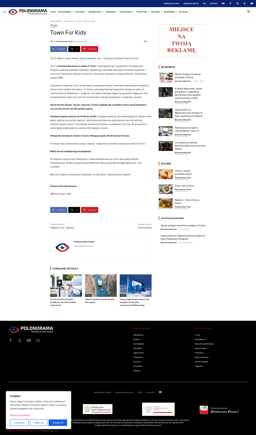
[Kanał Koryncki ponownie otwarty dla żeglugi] (101, 285)
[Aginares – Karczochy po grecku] (166, 203)
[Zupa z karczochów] (166, 189)
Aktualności (69, 21)
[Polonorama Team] (52, 41)
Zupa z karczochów (184, 185)
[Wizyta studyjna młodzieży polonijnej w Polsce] (166, 78)
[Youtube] (252, 3)
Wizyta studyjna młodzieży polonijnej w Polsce (183, 225)
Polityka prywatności (20, 415)
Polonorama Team (64, 41)
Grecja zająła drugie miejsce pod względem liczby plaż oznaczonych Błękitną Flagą (134, 302)
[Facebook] (230, 3)
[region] (38, 410)
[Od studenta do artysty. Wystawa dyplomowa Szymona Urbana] (166, 146)
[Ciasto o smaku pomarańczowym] (166, 174)
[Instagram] (237, 3)
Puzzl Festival (145, 227)
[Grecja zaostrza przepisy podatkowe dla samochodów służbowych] (66, 285)
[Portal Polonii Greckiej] (28, 12)
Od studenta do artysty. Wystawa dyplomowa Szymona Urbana (190, 145)
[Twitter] (20, 340)
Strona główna (56, 21)
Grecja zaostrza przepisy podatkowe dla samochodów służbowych (63, 302)
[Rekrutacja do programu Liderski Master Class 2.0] (166, 131)
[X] (244, 3)
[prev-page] (52, 312)
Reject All (38, 422)
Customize (19, 422)
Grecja (78, 21)
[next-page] (57, 312)
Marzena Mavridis (183, 81)
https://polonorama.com (83, 246)
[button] (248, 11)
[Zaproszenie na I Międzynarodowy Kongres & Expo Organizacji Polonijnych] (166, 113)
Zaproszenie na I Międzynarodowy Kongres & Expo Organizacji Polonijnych (189, 112)
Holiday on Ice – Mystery (62, 227)
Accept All (58, 422)
